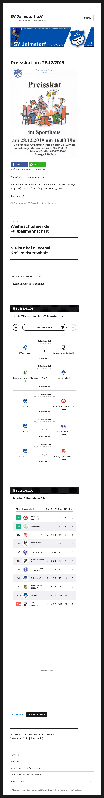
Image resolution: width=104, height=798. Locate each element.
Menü (88, 18)
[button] (19, 164)
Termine (14, 755)
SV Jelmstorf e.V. (26, 16)
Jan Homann (20, 203)
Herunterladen (37, 715)
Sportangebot (18, 781)
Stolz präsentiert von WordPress (69, 790)
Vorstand (15, 761)
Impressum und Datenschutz (26, 768)
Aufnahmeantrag (17, 715)
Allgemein (51, 203)
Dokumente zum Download (25, 774)
